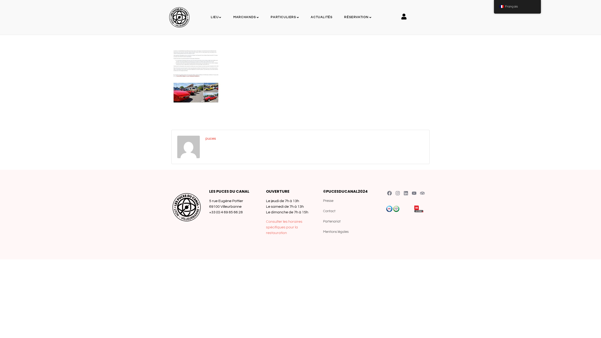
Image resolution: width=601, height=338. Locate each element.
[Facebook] (389, 193)
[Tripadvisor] (422, 193)
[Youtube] (414, 193)
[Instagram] (397, 193)
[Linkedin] (405, 193)
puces (210, 138)
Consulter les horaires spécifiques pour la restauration (284, 227)
